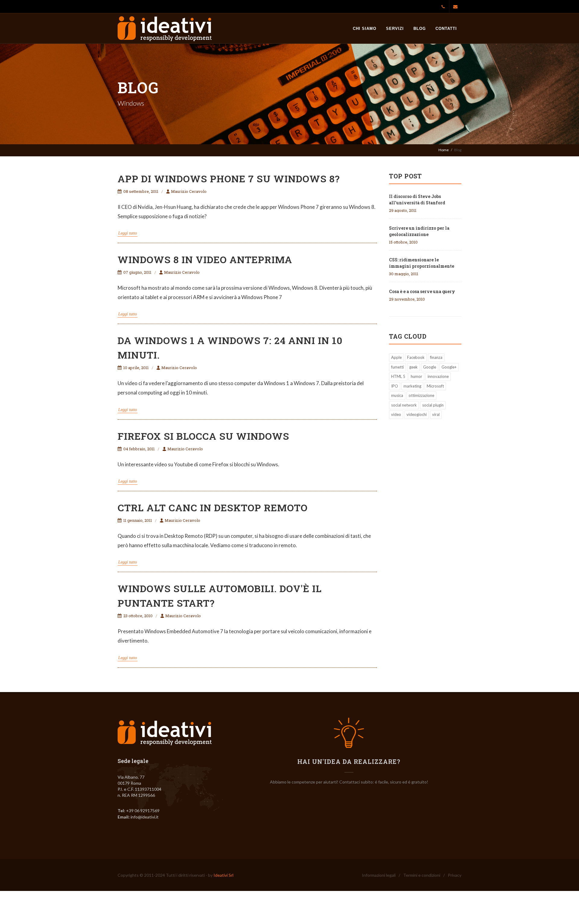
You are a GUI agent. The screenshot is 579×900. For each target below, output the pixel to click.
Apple (396, 357)
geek (413, 367)
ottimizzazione (421, 395)
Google (429, 367)
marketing (412, 386)
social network (404, 405)
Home (443, 150)
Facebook (416, 357)
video (396, 414)
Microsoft (435, 386)
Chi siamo (364, 28)
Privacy (454, 875)
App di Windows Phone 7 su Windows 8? (229, 178)
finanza (436, 357)
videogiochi (417, 414)
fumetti (397, 367)
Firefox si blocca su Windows (203, 435)
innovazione (438, 376)
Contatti (446, 28)
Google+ (449, 367)
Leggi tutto (127, 233)
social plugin (433, 405)
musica (397, 395)
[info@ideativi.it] (455, 6)
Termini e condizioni (421, 875)
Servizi (395, 28)
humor (416, 376)
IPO (394, 386)
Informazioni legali (379, 875)
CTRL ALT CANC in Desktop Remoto (213, 507)
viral (436, 414)
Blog (419, 28)
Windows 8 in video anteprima (205, 259)
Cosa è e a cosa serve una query (422, 291)
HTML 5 (398, 376)
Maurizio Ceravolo (189, 191)
